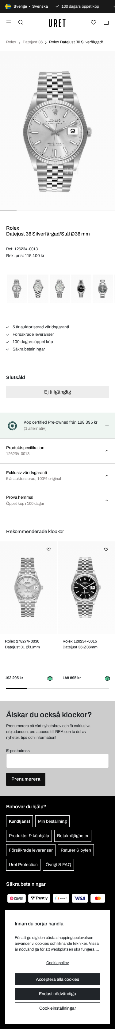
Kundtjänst (19, 821)
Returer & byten (76, 850)
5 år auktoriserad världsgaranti (40, 327)
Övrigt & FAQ (58, 864)
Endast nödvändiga (57, 993)
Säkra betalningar (28, 349)
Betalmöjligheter (73, 835)
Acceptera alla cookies (57, 979)
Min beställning (52, 821)
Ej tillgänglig (57, 391)
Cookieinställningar (57, 1008)
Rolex (11, 42)
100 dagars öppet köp (32, 341)
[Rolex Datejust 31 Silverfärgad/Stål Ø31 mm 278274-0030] (29, 587)
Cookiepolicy (57, 963)
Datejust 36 (33, 42)
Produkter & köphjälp (29, 835)
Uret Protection (23, 864)
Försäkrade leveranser (33, 334)
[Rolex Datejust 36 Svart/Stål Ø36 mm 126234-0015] (86, 587)
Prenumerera (25, 779)
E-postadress (18, 751)
